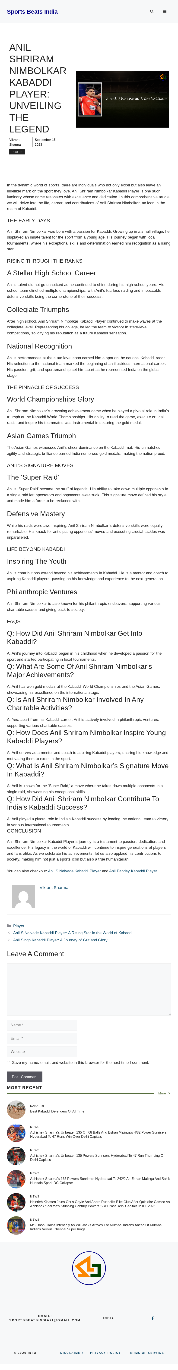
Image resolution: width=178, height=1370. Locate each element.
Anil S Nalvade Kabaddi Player (74, 871)
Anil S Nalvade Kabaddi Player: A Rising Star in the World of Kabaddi (72, 933)
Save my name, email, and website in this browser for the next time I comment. (80, 1062)
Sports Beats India (32, 11)
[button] (152, 12)
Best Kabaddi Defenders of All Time (57, 1111)
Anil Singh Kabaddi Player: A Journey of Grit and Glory (60, 940)
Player (17, 152)
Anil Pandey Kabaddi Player (133, 871)
